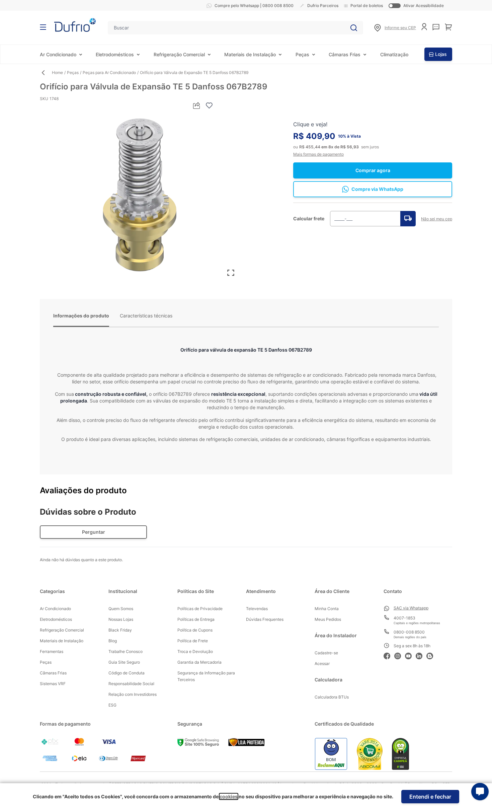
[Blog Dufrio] (431, 655)
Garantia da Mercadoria (199, 662)
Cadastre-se (326, 652)
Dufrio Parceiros (322, 5)
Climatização (394, 54)
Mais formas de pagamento (318, 154)
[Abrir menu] (43, 27)
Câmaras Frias (344, 54)
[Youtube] (410, 655)
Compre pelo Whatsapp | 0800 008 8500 (254, 5)
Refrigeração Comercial (179, 54)
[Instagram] (399, 655)
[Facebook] (389, 655)
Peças (302, 54)
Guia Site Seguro (124, 662)
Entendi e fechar (430, 796)
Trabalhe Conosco (125, 651)
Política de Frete (192, 640)
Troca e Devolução (195, 651)
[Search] (353, 27)
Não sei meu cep (436, 218)
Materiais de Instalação (250, 54)
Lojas (441, 54)
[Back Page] (46, 72)
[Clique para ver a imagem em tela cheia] (139, 196)
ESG (112, 705)
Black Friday (120, 630)
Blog (112, 640)
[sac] (435, 27)
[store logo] (75, 25)
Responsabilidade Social (131, 683)
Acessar (322, 663)
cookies (229, 796)
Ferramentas (51, 651)
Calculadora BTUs (332, 696)
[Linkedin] (421, 655)
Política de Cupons (195, 630)
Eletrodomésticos (115, 54)
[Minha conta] (424, 26)
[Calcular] (408, 218)
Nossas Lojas (120, 619)
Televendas (257, 608)
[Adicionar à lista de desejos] (209, 105)
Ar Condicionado (58, 54)
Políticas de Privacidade (200, 608)
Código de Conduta (126, 672)
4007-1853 (404, 617)
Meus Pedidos (328, 619)
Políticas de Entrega (196, 619)
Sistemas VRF (53, 683)
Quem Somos (120, 608)
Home (57, 72)
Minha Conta (327, 608)
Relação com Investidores (132, 694)
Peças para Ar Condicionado (109, 72)
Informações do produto (81, 315)
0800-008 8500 (409, 632)
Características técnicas (146, 315)
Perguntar (93, 532)
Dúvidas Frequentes (264, 619)
